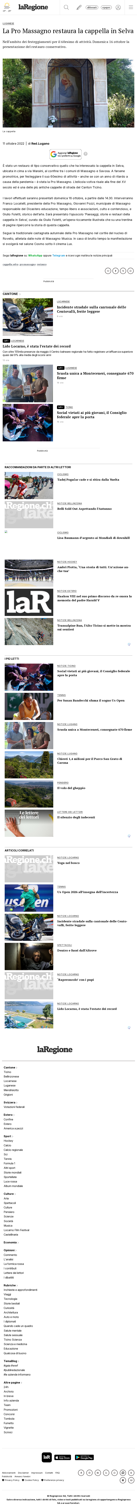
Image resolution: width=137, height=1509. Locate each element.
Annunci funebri (22, 1476)
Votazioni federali (14, 1107)
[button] (81, 1473)
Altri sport (9, 1167)
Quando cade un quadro (18, 1326)
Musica (8, 1225)
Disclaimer (23, 1473)
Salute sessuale (13, 1335)
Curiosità (9, 1308)
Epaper (106, 7)
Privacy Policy (11, 1480)
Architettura (11, 1312)
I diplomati (10, 1321)
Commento (10, 1255)
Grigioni (8, 1094)
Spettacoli (10, 1203)
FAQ (57, 1473)
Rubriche (10, 1285)
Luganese (10, 1085)
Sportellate (10, 1177)
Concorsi (9, 1414)
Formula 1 (9, 1163)
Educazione (11, 1348)
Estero (8, 1114)
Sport (8, 1136)
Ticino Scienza (13, 1339)
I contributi (10, 1268)
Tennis (8, 1159)
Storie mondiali (12, 1172)
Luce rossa (10, 1181)
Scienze (9, 1216)
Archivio (9, 1391)
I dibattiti (9, 1277)
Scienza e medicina (15, 1344)
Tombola (9, 1418)
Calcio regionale (13, 1150)
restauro (41, 264)
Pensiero (9, 1212)
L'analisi (8, 1259)
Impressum (37, 1473)
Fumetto (9, 1423)
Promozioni (11, 1409)
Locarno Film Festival (16, 1230)
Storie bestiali (12, 1303)
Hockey (8, 1140)
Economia (10, 1242)
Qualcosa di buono (15, 1353)
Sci (6, 1154)
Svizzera (10, 1102)
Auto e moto (11, 1317)
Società (8, 1221)
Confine (8, 1119)
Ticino (7, 1072)
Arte (6, 1198)
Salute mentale (13, 1330)
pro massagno (28, 264)
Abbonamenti (9, 1473)
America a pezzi (13, 1128)
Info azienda (11, 1400)
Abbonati (92, 7)
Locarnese (10, 1081)
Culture (9, 1193)
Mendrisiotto (11, 1090)
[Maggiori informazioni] (86, 154)
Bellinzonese (11, 1076)
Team (7, 1405)
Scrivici (8, 1432)
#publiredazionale (14, 1370)
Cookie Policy (31, 1480)
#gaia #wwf (11, 1365)
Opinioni (9, 1250)
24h (6, 1387)
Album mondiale (13, 1186)
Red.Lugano (40, 143)
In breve (9, 1396)
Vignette (9, 1427)
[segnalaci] (79, 7)
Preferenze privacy (53, 1480)
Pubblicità (7, 1476)
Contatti (49, 1473)
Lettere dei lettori (14, 1273)
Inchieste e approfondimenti (20, 1289)
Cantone (10, 1067)
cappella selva (10, 264)
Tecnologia (10, 1298)
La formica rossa (14, 1264)
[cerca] (66, 7)
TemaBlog (11, 1361)
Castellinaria (11, 1234)
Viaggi (7, 1294)
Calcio (7, 1145)
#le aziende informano (17, 1374)
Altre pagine (12, 1382)
